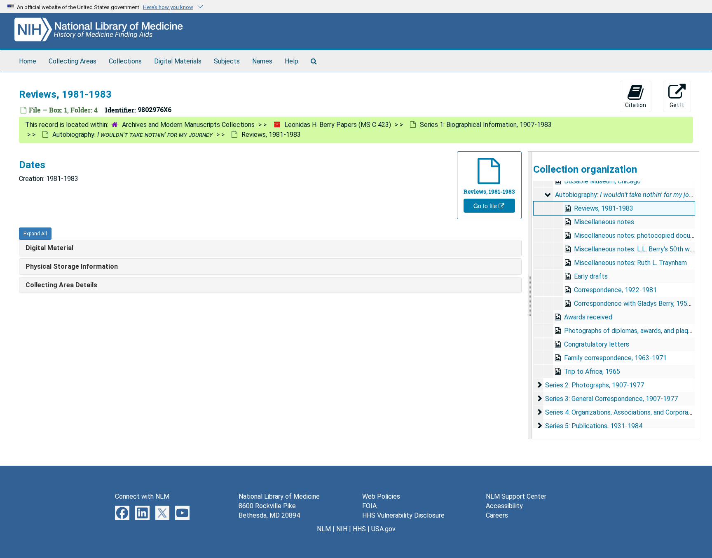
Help (291, 61)
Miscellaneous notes (604, 222)
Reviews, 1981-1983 (603, 208)
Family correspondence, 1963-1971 (615, 358)
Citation (635, 105)
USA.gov (383, 529)
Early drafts (591, 276)
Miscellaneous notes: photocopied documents (641, 235)
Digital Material (49, 248)
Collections (125, 61)
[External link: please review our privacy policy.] (122, 512)
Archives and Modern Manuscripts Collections (188, 125)
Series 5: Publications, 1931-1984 (593, 426)
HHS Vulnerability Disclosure (403, 515)
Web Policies (381, 496)
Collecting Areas (72, 61)
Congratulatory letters (596, 344)
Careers (497, 515)
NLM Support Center (516, 496)
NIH (341, 529)
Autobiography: (132, 134)
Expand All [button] (35, 234)
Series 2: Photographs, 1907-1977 (594, 385)
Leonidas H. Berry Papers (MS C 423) (337, 125)
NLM (324, 529)
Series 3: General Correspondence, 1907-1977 (611, 399)
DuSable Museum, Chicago (602, 181)
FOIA (369, 506)
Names (262, 61)
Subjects (227, 61)
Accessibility (504, 506)
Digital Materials (177, 61)
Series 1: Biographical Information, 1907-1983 (486, 125)
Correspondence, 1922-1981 (615, 290)
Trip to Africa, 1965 (592, 371)
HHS (359, 529)
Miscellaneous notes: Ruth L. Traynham (630, 263)
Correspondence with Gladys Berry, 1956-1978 (641, 303)
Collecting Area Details (61, 285)
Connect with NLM (142, 496)
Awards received (588, 317)
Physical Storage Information (72, 266)
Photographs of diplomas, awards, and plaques (631, 331)
